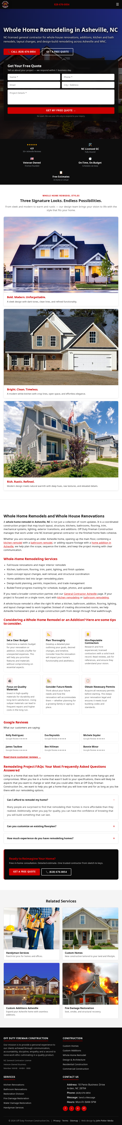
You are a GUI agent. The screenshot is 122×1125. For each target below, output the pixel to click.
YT (84, 1108)
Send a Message (87, 1097)
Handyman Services (14, 1107)
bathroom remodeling (96, 597)
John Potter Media (104, 1121)
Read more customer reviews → (22, 757)
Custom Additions (72, 1050)
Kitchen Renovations (14, 1084)
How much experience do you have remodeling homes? (40, 838)
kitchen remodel (13, 542)
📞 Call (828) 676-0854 (22, 51)
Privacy (56, 1121)
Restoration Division (14, 1093)
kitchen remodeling (68, 597)
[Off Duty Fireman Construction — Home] (5, 4)
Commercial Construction (76, 1069)
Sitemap (74, 1121)
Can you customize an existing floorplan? (31, 826)
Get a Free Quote (57, 51)
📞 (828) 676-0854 (56, 872)
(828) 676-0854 (83, 1093)
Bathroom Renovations (15, 1089)
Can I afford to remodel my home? (27, 799)
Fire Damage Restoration (16, 1098)
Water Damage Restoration (17, 1103)
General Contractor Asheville (80, 593)
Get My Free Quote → (61, 110)
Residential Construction (75, 1064)
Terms (65, 1121)
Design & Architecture (74, 1059)
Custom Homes (71, 1046)
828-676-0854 (61, 4)
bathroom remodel (41, 542)
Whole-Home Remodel (74, 1055)
